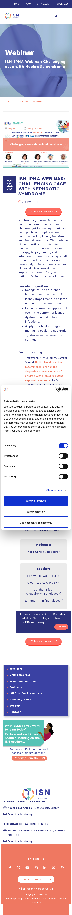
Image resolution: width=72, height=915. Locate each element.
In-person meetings (23, 681)
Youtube (27, 867)
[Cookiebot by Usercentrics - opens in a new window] (53, 389)
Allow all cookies (36, 500)
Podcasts (15, 687)
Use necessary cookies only (36, 522)
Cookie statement (57, 898)
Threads (53, 867)
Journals (63, 4)
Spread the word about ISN (38, 888)
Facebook (10, 867)
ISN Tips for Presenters (25, 693)
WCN (28, 4)
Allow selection (36, 511)
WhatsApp (62, 867)
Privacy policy (13, 898)
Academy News (20, 699)
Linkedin (44, 867)
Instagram (36, 867)
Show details (54, 490)
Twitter (18, 867)
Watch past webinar (42, 211)
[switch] (63, 456)
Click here (61, 627)
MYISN (17, 4)
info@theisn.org (24, 814)
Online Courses (19, 674)
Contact (15, 712)
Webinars (15, 668)
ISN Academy (44, 4)
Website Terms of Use (34, 898)
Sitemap (36, 902)
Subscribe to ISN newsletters (34, 879)
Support (15, 705)
